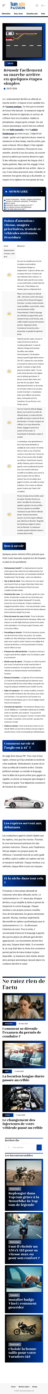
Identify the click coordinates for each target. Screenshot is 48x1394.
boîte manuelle (17, 129)
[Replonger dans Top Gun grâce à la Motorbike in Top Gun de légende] (24, 1173)
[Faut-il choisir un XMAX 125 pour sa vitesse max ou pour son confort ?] (24, 1226)
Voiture (7, 1115)
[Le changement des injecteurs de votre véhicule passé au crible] (24, 1098)
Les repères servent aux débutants (19, 207)
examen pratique (14, 106)
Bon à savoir (10, 203)
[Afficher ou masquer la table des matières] (35, 191)
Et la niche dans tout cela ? (16, 209)
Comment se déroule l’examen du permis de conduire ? (21, 1032)
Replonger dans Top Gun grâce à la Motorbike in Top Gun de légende (23, 1199)
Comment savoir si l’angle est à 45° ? (19, 205)
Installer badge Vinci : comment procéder (22, 1303)
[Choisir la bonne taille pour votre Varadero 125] (24, 1328)
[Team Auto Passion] (18, 5)
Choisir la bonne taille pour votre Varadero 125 (22, 1352)
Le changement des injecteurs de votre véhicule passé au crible (22, 1123)
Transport (14, 1295)
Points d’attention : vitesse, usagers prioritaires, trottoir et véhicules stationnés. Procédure (23, 200)
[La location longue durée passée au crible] (24, 1054)
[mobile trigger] (4, 5)
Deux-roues (14, 1189)
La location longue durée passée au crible (23, 1078)
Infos (10, 63)
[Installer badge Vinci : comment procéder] (24, 1279)
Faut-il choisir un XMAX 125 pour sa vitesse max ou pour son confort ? (24, 1252)
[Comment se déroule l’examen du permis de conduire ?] (24, 1007)
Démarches (9, 1024)
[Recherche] (37, 5)
